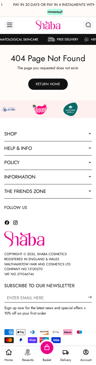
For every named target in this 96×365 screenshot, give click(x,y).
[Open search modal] (88, 25)
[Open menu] (9, 25)
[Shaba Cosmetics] (48, 25)
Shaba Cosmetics (52, 254)
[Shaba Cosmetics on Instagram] (15, 223)
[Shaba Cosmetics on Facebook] (7, 223)
